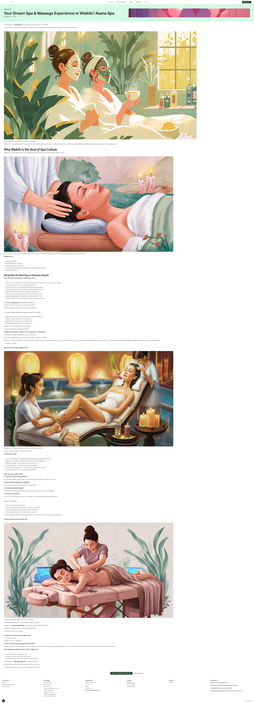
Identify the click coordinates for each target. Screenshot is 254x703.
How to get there (131, 686)
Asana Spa (46, 682)
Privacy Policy (88, 688)
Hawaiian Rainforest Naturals (8, 684)
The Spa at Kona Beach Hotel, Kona (51, 688)
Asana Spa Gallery (89, 682)
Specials (119, 2)
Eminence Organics (6, 686)
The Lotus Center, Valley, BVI (50, 696)
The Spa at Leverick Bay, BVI (50, 694)
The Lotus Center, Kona (49, 690)
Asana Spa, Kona (47, 684)
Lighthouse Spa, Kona (48, 692)
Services (111, 2)
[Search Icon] (12, 2)
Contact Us (171, 682)
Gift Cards (4, 682)
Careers (87, 686)
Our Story (87, 684)
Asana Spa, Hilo (47, 686)
